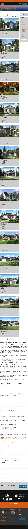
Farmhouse (23, 24)
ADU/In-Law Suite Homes (6, 477)
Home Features (3, 518)
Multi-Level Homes (5, 480)
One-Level (23, 31)
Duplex (23, 23)
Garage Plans (3, 517)
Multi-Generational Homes (19, 480)
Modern (23, 27)
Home (1, 12)
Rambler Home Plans (5, 12)
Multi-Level (23, 28)
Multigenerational (24, 29)
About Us (20, 513)
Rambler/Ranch (24, 32)
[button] (7, 478)
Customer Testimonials (3, 520)
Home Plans (3, 509)
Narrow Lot (23, 30)
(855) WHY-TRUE (21, 517)
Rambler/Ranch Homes (19, 477)
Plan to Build (12, 509)
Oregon (10, 12)
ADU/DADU (23, 20)
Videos (20, 510)
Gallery (20, 509)
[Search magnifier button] (26, 14)
